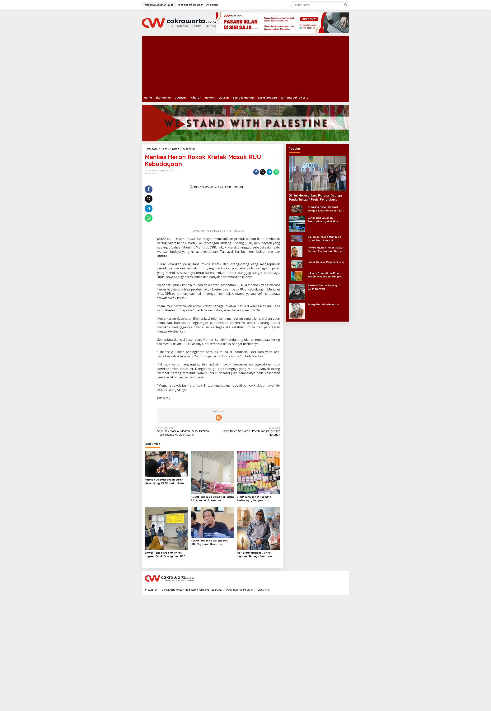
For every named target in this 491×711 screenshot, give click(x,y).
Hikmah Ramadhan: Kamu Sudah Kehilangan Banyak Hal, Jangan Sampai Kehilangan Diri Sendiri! (324, 275)
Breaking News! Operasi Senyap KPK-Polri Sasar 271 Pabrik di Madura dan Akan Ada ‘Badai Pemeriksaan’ (325, 209)
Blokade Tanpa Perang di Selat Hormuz (324, 287)
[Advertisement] (257, 64)
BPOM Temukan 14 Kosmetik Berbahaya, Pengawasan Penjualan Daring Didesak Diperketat (254, 498)
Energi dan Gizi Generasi (323, 304)
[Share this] (256, 172)
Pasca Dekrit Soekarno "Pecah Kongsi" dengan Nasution (251, 431)
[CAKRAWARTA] (179, 22)
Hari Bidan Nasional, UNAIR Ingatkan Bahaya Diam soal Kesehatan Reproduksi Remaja (256, 554)
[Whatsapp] (276, 172)
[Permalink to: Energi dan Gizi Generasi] (297, 310)
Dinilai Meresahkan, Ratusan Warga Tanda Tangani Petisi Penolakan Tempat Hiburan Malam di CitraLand (315, 197)
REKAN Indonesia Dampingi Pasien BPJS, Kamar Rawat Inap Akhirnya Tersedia (212, 498)
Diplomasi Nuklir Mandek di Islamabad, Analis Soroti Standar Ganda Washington (326, 238)
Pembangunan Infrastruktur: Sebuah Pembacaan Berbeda (326, 249)
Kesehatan (150, 173)
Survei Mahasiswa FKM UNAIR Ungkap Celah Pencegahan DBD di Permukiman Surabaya (165, 554)
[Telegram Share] (269, 172)
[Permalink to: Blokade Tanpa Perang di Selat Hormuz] (297, 291)
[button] (346, 5)
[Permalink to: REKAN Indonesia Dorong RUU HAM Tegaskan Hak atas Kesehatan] (212, 522)
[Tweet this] (263, 172)
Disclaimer (263, 589)
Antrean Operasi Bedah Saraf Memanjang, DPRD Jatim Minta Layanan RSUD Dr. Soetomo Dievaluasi (164, 481)
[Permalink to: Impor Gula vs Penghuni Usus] (296, 264)
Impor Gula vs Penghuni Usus (326, 261)
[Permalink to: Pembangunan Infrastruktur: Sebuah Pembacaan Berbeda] (296, 251)
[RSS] (219, 418)
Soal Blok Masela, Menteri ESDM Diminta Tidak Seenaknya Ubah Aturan (183, 431)
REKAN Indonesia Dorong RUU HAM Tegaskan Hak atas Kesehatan (209, 542)
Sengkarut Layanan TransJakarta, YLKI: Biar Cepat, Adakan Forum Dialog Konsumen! (326, 219)
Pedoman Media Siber (239, 589)
